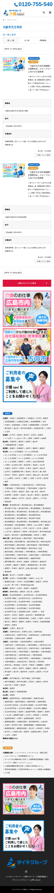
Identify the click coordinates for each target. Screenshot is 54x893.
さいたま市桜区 (10, 458)
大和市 (42, 568)
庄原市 (24, 425)
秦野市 (7, 568)
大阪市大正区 (22, 648)
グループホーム (10, 756)
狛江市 (31, 528)
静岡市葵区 (14, 592)
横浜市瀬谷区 (32, 545)
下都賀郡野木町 (10, 445)
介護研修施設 (41, 877)
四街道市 (8, 502)
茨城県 (5, 435)
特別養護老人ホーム (26, 756)
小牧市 (40, 618)
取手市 (26, 435)
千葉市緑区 (9, 488)
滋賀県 (5, 628)
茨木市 (24, 665)
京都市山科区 (20, 638)
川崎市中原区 (22, 555)
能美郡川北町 (10, 582)
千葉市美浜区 (20, 488)
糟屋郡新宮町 (10, 728)
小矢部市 (20, 575)
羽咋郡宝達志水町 (27, 585)
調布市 (45, 528)
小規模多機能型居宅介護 (14, 766)
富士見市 (45, 475)
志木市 (7, 472)
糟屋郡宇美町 (19, 715)
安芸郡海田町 (10, 422)
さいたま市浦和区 (25, 455)
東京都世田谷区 (35, 515)
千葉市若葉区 (32, 488)
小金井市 (8, 528)
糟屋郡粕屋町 (10, 722)
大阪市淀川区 (22, 662)
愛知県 (5, 595)
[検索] (43, 12)
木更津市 (8, 495)
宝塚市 (16, 685)
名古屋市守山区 (10, 612)
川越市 (7, 468)
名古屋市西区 (37, 602)
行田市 (21, 468)
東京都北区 (47, 508)
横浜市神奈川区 (33, 542)
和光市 (45, 478)
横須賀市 (8, 572)
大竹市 (38, 418)
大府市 (14, 615)
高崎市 (35, 448)
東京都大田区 (24, 508)
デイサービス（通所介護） (38, 753)
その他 (7, 773)
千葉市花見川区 (28, 485)
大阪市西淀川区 (10, 655)
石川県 (5, 578)
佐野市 (28, 442)
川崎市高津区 (43, 552)
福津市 (26, 732)
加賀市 (31, 578)
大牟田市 (44, 715)
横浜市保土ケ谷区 (35, 548)
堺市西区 (17, 665)
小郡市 (19, 718)
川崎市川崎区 (34, 555)
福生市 (7, 535)
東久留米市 (33, 532)
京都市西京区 (34, 635)
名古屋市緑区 (22, 605)
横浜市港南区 (10, 545)
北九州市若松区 (10, 712)
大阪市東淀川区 (10, 658)
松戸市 (21, 498)
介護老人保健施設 (44, 769)
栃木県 (5, 442)
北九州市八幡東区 (25, 708)
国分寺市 (17, 528)
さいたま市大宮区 (40, 455)
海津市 (26, 588)
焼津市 (36, 592)
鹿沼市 (21, 442)
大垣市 (19, 588)
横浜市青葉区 (39, 538)
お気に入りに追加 (43, 155)
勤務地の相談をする (10, 738)
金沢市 (12, 578)
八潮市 (31, 478)
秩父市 (35, 472)
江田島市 (30, 418)
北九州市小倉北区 (11, 705)
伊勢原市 (34, 562)
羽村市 (24, 532)
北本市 (14, 468)
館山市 (30, 495)
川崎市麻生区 (31, 552)
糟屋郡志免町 (41, 725)
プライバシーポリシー (20, 880)
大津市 (12, 628)
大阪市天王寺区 (10, 652)
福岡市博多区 (20, 702)
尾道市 (45, 418)
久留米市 (44, 722)
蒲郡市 (7, 618)
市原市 (14, 492)
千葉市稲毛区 (15, 485)
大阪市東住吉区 (24, 655)
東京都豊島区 (10, 522)
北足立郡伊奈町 (38, 462)
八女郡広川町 (17, 732)
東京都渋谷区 (22, 512)
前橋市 (12, 448)
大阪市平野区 (24, 658)
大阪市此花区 (20, 645)
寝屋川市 (43, 668)
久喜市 (28, 468)
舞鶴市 (29, 638)
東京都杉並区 (10, 515)
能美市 (38, 582)
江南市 (33, 618)
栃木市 (35, 442)
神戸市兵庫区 (22, 682)
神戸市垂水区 (15, 678)
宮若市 (45, 732)
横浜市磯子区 (20, 542)
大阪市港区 (47, 658)
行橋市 (14, 735)
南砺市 (28, 575)
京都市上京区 (27, 632)
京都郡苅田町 (22, 722)
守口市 (45, 672)
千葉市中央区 (41, 485)
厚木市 (19, 562)
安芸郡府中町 (39, 428)
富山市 (12, 575)
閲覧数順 (43, 40)
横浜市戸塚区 (10, 548)
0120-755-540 (36, 4)
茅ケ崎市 (43, 565)
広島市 (12, 418)
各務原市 (34, 588)
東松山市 (36, 475)
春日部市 (27, 465)
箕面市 (38, 672)
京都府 (5, 632)
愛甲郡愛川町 (10, 562)
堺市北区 (32, 662)
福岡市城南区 (27, 698)
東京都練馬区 (34, 522)
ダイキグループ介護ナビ (21, 889)
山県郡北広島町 (23, 422)
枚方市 (16, 672)
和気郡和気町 (22, 692)
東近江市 (20, 628)
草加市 (28, 472)
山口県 (5, 695)
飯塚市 (40, 712)
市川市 (7, 492)
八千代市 (43, 498)
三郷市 (24, 478)
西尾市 (28, 622)
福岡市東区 (31, 702)
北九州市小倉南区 (27, 705)
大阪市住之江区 (45, 645)
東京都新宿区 (46, 512)
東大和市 (15, 535)
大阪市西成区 (46, 652)
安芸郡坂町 (16, 425)
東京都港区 (9, 525)
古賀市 (7, 725)
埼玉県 (5, 452)
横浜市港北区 (16, 538)
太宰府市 (39, 728)
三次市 (7, 432)
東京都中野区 (22, 522)
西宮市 (23, 685)
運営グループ (29, 877)
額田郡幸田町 (24, 618)
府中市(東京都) (45, 532)
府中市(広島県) (26, 428)
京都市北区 (38, 632)
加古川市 (8, 685)
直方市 (7, 732)
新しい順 (10, 40)
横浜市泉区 (9, 542)
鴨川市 (42, 492)
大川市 (28, 715)
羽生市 (28, 475)
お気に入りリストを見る (27, 283)
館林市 (42, 448)
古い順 (26, 40)
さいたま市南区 (10, 462)
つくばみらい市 (19, 438)
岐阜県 (5, 588)
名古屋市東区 (10, 605)
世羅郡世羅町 (34, 425)
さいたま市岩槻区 (16, 452)
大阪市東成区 (37, 655)
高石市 (21, 668)
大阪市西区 (35, 652)
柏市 (27, 492)
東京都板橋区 (39, 505)
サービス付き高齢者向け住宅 (15, 759)
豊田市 (14, 622)
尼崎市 (38, 682)
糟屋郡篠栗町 (29, 725)
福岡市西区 (9, 702)
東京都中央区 (22, 518)
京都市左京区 (10, 635)
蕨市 (6, 482)
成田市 (35, 498)
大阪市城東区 (32, 645)
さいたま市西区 (24, 458)
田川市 (31, 728)
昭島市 (29, 525)
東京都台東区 (10, 518)
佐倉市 (23, 495)
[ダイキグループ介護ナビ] (14, 12)
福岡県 (5, 698)
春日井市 (29, 615)
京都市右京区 (15, 632)
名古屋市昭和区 (41, 595)
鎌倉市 (16, 565)
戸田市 (14, 475)
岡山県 (5, 692)
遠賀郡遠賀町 (29, 718)
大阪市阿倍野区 (26, 642)
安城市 (34, 612)
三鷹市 (43, 535)
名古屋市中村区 (24, 602)
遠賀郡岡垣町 (10, 718)
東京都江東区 (10, 512)
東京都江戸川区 (10, 508)
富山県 (5, 575)
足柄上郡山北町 (32, 568)
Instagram (26, 871)
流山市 (28, 498)
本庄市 (17, 478)
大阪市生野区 (39, 642)
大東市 (14, 668)
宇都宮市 (13, 442)
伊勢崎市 (20, 448)
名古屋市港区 (10, 608)
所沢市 (7, 475)
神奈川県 (6, 538)
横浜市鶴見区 (44, 545)
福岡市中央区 (39, 698)
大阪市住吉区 (10, 648)
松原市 (31, 672)
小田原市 (8, 565)
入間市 (7, 465)
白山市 (7, 585)
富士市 (29, 592)
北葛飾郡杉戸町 (18, 472)
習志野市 (45, 495)
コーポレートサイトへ (14, 877)
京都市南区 (9, 638)
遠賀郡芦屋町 (31, 712)
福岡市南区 (42, 702)
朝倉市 (21, 712)
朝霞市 (21, 462)
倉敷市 (12, 692)
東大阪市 (8, 672)
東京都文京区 (46, 522)
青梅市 (47, 525)
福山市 (16, 428)
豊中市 (35, 668)
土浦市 (29, 438)
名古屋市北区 (29, 595)
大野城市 (36, 715)
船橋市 (14, 498)
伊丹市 (45, 682)
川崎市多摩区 (10, 555)
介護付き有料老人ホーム (34, 766)
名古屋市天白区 (24, 598)
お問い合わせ (36, 880)
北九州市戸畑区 (41, 705)
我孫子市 (42, 488)
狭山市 (42, 468)
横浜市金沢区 (46, 542)
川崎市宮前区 (46, 555)
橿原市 (12, 688)
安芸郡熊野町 (36, 422)
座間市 (23, 565)
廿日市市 (44, 425)
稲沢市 (7, 615)
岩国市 (12, 695)
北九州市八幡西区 (40, 708)
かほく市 (39, 578)
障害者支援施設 (10, 769)
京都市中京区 (22, 635)
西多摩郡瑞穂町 (26, 535)
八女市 (7, 735)
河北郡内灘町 (22, 578)
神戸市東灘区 (10, 682)
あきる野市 (38, 525)
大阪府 (5, 642)
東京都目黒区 (20, 525)
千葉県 (5, 485)
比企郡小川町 (17, 465)
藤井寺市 (24, 672)
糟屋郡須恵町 (22, 728)
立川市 (38, 528)
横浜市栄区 (21, 545)
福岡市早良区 (15, 698)
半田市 (35, 622)
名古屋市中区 (37, 598)
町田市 (36, 535)
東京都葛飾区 (36, 508)
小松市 (19, 582)
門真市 (31, 665)
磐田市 (22, 592)
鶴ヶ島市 (43, 472)
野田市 (7, 498)
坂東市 (36, 438)
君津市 (16, 495)
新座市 (21, 475)
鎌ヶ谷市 (34, 492)
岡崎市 (21, 615)
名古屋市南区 (22, 608)
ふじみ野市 (9, 478)
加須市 (35, 465)
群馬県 (5, 448)
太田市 (28, 448)
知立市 (47, 618)
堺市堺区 (41, 662)
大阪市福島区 (36, 658)
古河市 (33, 435)
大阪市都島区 (10, 662)
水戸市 (12, 435)
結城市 (43, 438)
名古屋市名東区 (35, 608)
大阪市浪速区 (24, 652)
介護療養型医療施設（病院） (39, 759)
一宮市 (41, 612)
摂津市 (47, 665)
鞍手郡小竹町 (17, 725)
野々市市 (15, 585)
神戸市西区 (36, 678)
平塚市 (14, 568)
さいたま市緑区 (38, 458)
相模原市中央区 (10, 558)
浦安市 (21, 492)
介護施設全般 (8, 753)
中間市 (47, 728)
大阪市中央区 (34, 648)
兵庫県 (5, 678)
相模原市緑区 (24, 558)
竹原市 (7, 425)
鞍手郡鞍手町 (34, 722)
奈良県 (5, 688)
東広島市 (8, 428)
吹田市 (7, 668)
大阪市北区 (9, 645)
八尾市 (7, 675)
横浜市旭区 (28, 538)
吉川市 (38, 478)
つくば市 (8, 438)
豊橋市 (21, 622)
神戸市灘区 (26, 678)
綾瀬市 (26, 562)
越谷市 (35, 468)
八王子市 (8, 532)
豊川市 (7, 622)
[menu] (50, 12)
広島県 (5, 418)
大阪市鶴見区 (46, 648)
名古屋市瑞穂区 (35, 605)
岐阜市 (12, 588)
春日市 (38, 718)
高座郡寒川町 (33, 565)
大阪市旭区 (14, 642)
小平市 (24, 528)
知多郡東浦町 (45, 622)
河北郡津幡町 (29, 582)
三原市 (48, 428)
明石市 (31, 682)
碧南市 (7, 625)
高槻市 (28, 668)
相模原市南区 (36, 558)
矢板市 (21, 445)
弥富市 (14, 625)
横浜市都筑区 (22, 548)
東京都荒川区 (15, 505)
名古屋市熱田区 (15, 595)
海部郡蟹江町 (40, 615)
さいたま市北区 (10, 455)
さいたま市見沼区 (31, 452)
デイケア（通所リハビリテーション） (19, 763)
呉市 (44, 422)
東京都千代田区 (35, 518)
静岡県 (5, 592)
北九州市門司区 (10, 708)
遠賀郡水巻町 (36, 732)
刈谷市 (14, 618)
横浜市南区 (19, 552)
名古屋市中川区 (10, 602)
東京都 (5, 505)
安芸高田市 (21, 418)
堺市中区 (8, 665)
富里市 (37, 495)
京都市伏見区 (46, 635)
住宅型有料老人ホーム (27, 769)
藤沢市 (21, 568)
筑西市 (40, 435)
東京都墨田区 (22, 515)
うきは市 (8, 715)
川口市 (42, 465)
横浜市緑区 (9, 552)
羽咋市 (45, 582)
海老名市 (43, 562)
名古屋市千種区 (10, 598)
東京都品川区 (34, 512)
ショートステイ (20, 753)
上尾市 (28, 462)
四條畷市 (39, 665)
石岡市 (19, 435)
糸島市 (47, 712)
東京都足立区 (27, 505)
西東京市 (17, 532)
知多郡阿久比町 (24, 612)
